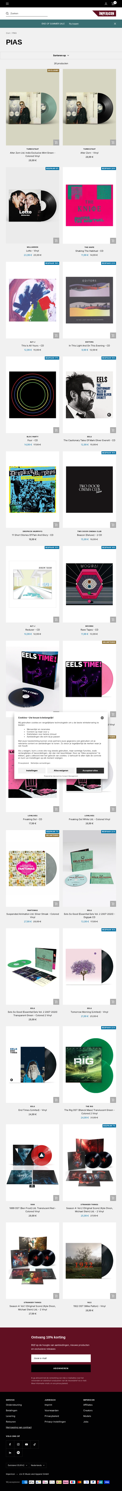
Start (8, 33)
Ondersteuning (14, 1404)
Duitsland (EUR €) (16, 1465)
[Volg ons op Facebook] (10, 1444)
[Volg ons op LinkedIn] (10, 1453)
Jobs (85, 1421)
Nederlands (36, 1465)
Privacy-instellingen (55, 1421)
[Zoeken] (27, 13)
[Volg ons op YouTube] (26, 1444)
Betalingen (11, 1410)
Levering (10, 1416)
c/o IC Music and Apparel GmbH (34, 1474)
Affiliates (88, 1404)
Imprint (48, 1404)
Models (87, 1416)
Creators (88, 1410)
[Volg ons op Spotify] (18, 1453)
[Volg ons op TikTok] (34, 1444)
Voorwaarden (52, 1410)
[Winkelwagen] (113, 3)
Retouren (11, 1421)
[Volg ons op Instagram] (18, 1444)
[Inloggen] (106, 4)
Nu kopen (74, 23)
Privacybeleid (52, 1416)
